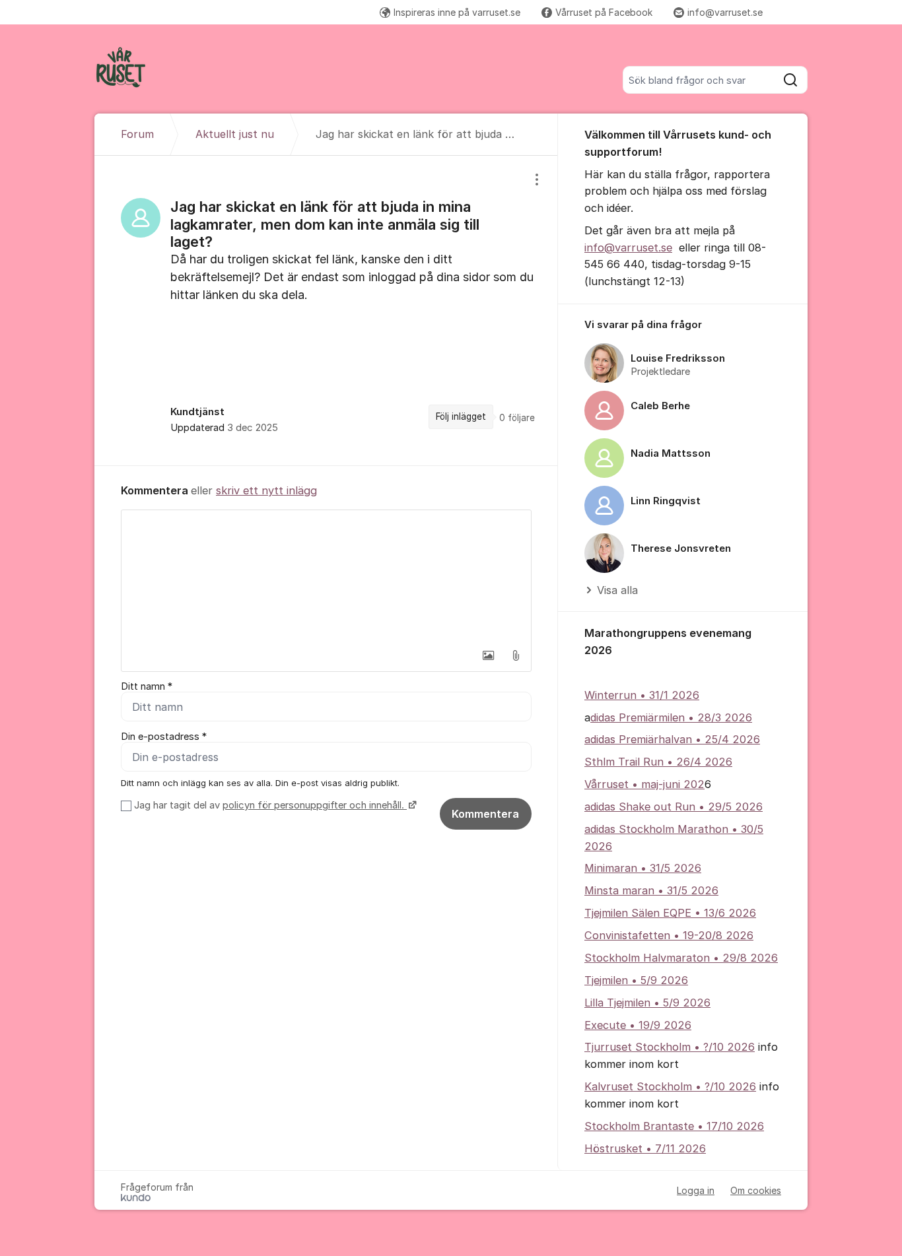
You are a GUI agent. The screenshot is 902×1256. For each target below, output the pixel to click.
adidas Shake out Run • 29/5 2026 (673, 806)
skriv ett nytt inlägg (266, 490)
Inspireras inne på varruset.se (457, 12)
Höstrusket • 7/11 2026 (645, 1148)
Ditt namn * (146, 686)
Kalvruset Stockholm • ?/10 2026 (670, 1086)
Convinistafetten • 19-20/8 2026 (668, 935)
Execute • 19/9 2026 (637, 1025)
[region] (326, 310)
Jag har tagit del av (269, 805)
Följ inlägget (461, 416)
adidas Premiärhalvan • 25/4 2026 (672, 739)
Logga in (695, 1190)
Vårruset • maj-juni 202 (644, 784)
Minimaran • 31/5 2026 (642, 868)
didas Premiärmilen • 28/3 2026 (671, 717)
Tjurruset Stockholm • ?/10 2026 (669, 1046)
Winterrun (610, 695)
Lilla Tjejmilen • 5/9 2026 (647, 1002)
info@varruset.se (725, 12)
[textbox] (326, 576)
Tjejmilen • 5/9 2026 (636, 980)
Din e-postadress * (164, 737)
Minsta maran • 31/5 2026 (651, 890)
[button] (488, 655)
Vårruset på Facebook (603, 12)
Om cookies (755, 1190)
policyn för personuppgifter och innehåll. (315, 805)
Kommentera (485, 813)
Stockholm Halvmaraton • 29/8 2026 (681, 957)
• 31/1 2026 (668, 695)
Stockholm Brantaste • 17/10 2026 (674, 1126)
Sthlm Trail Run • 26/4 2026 (658, 761)
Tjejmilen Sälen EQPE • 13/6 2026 (670, 912)
